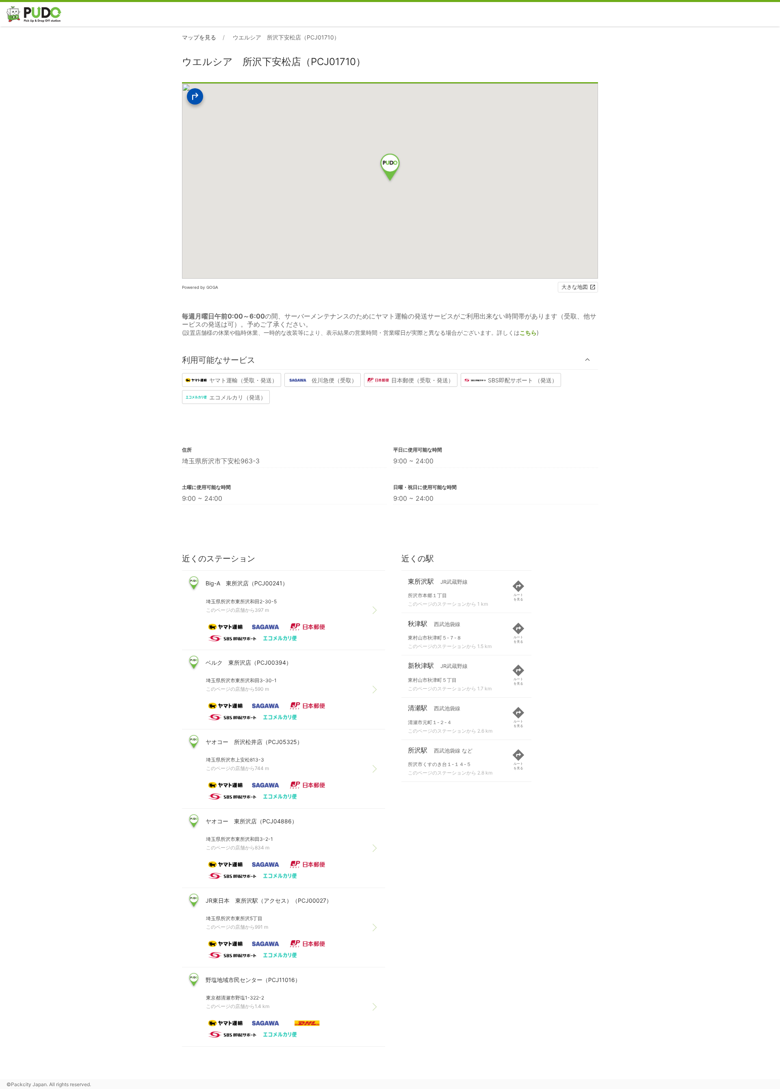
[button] (390, 360)
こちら (528, 332)
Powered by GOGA (200, 287)
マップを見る (199, 37)
